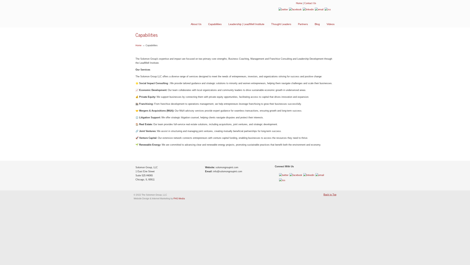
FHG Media (179, 198)
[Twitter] (283, 9)
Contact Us (310, 3)
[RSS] (328, 9)
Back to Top (329, 194)
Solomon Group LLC (164, 11)
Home (299, 3)
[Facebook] (295, 9)
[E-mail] (319, 9)
